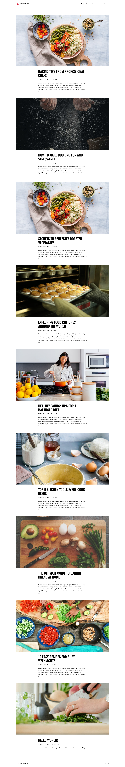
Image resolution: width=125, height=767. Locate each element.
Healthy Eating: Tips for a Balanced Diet (57, 408)
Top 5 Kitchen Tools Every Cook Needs (61, 491)
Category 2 (54, 246)
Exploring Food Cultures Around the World (57, 324)
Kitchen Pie (24, 4)
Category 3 (54, 163)
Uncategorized (55, 744)
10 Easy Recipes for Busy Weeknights (56, 659)
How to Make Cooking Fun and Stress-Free (60, 157)
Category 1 (53, 330)
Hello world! (48, 740)
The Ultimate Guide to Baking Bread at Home (59, 575)
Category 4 (54, 79)
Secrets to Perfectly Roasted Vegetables (60, 240)
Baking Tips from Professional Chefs (61, 73)
